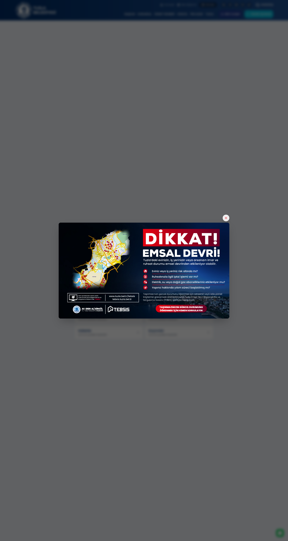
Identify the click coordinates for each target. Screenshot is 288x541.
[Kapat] (226, 218)
